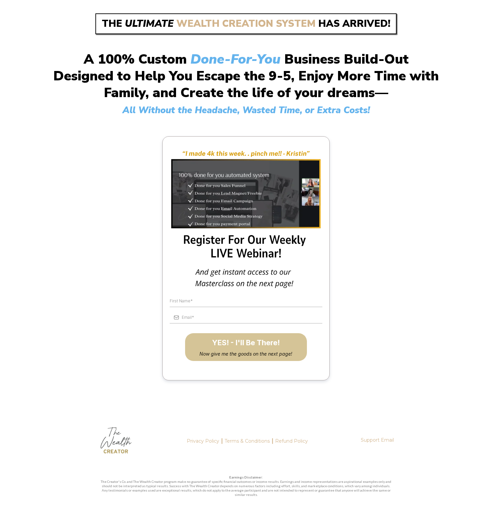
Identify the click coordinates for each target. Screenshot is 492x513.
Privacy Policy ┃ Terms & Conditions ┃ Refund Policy (247, 441)
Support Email (377, 440)
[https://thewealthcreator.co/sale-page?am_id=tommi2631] (115, 441)
